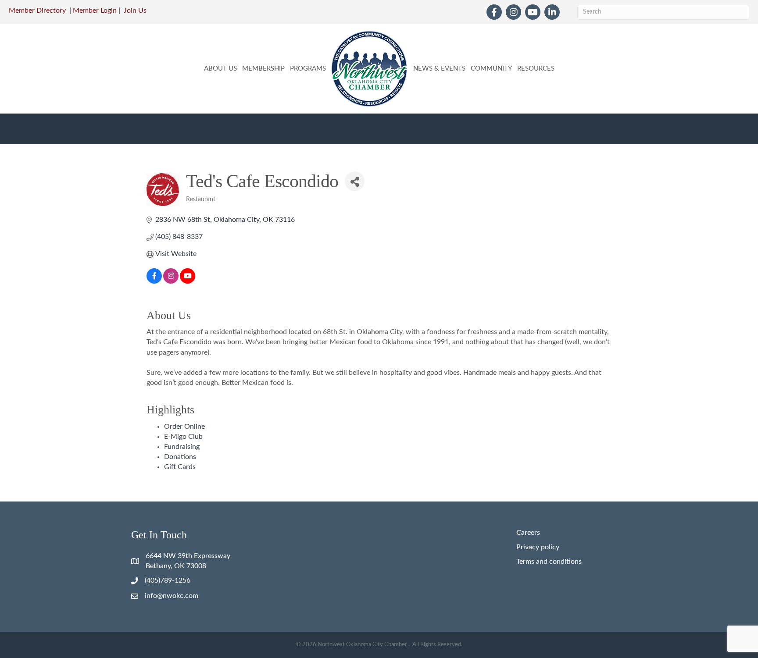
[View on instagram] (171, 281)
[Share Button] (355, 181)
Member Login (95, 10)
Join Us (135, 10)
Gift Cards (180, 466)
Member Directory (37, 10)
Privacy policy (537, 547)
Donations (180, 456)
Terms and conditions (549, 561)
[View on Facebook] (154, 281)
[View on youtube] (187, 281)
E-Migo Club (183, 436)
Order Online (184, 426)
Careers (528, 532)
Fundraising (182, 446)
